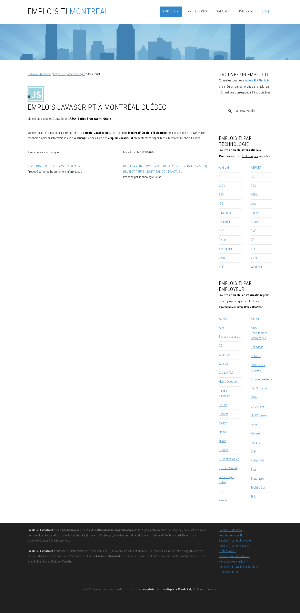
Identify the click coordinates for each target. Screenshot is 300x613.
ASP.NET (256, 167)
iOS (221, 203)
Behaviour (257, 347)
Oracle (255, 222)
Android (224, 167)
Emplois (171, 11)
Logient (223, 414)
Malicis (223, 423)
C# (252, 177)
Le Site (223, 405)
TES (221, 491)
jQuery (255, 213)
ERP (221, 195)
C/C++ (223, 186)
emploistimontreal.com (112, 589)
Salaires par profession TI (234, 556)
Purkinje (224, 450)
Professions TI (227, 551)
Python (223, 240)
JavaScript (225, 213)
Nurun (222, 441)
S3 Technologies (229, 459)
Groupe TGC (226, 373)
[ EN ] (265, 11)
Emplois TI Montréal (39, 74)
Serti (254, 469)
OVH (253, 451)
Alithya (255, 319)
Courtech (224, 355)
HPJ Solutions (259, 388)
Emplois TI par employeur (179, 20)
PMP (253, 231)
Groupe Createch (261, 379)
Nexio (222, 432)
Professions (197, 11)
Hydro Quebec (228, 381)
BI (220, 177)
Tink (253, 496)
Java (253, 203)
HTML (254, 195)
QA (252, 240)
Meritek (255, 433)
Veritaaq (224, 500)
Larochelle (257, 406)
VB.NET (255, 258)
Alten (222, 328)
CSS (253, 186)
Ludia (254, 424)
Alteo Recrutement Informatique (259, 333)
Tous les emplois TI (230, 535)
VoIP (221, 267)
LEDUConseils (259, 415)
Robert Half (257, 460)
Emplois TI (68, 11)
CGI (221, 345)
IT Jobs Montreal (229, 572)
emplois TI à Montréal (256, 80)
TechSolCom (258, 487)
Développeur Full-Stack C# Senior (54, 166)
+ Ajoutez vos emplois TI (233, 561)
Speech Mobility (228, 468)
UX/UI (222, 258)
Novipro (255, 442)
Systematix (257, 478)
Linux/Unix (225, 222)
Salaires (223, 11)
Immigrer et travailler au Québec (238, 567)
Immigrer (246, 11)
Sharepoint (225, 249)
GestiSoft (224, 364)
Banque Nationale (229, 336)
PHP (221, 231)
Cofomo (256, 356)
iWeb (254, 397)
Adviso (223, 319)
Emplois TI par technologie (69, 74)
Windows (256, 267)
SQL (253, 249)
